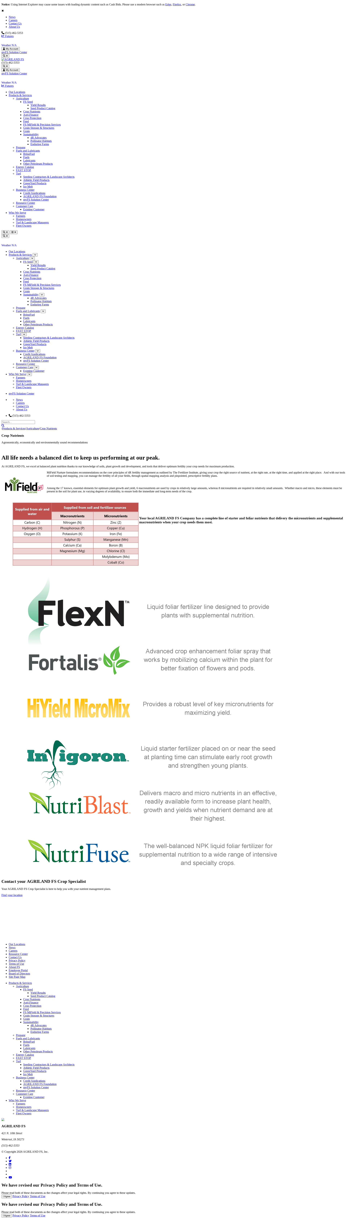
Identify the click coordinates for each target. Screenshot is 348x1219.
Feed (26, 121)
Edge (168, 4)
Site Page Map (17, 976)
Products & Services (20, 95)
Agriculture (22, 98)
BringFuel (29, 153)
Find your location (11, 895)
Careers (13, 20)
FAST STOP (23, 170)
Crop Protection (32, 118)
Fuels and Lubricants (28, 150)
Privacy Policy (17, 960)
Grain (26, 131)
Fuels (26, 157)
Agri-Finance (30, 114)
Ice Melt (28, 186)
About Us (14, 26)
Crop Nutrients (31, 111)
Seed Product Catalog (42, 108)
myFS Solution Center (14, 52)
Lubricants (29, 160)
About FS (14, 967)
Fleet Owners (23, 225)
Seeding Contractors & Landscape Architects (48, 176)
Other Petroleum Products (38, 163)
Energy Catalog (25, 167)
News (12, 16)
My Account (11, 48)
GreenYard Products (34, 183)
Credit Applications (34, 193)
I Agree (6, 1196)
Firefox (177, 4)
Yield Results (38, 105)
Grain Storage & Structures (38, 127)
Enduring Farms (39, 144)
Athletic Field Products (36, 180)
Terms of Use (16, 963)
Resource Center (25, 202)
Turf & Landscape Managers (32, 222)
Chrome (190, 4)
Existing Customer (33, 209)
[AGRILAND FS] (12, 59)
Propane (20, 147)
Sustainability (31, 134)
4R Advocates (38, 137)
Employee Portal (18, 970)
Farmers (20, 215)
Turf (18, 173)
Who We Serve (17, 212)
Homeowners (23, 219)
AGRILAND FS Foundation (40, 196)
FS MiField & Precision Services (42, 124)
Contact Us (15, 23)
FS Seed (28, 101)
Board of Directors (19, 973)
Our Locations (17, 92)
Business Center (25, 189)
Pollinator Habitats (41, 140)
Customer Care (24, 206)
